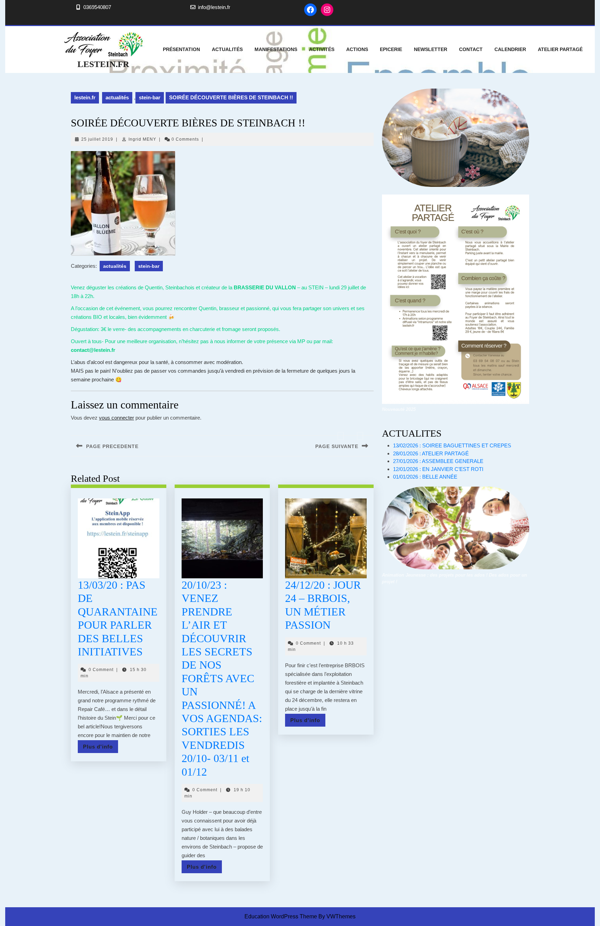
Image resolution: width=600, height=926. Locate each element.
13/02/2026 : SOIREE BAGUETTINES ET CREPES (452, 445)
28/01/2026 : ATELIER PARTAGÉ (431, 453)
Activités (321, 49)
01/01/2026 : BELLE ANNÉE (425, 477)
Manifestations (276, 49)
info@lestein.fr (214, 7)
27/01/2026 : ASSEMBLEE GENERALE (438, 461)
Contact (471, 49)
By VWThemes (337, 916)
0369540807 (97, 7)
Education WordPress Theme (280, 916)
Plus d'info (100, 748)
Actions (357, 49)
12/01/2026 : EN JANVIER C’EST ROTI (438, 469)
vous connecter (116, 418)
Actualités (227, 49)
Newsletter (430, 49)
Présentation (181, 49)
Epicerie (391, 49)
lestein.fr (103, 64)
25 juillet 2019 (97, 139)
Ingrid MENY (142, 139)
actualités (117, 97)
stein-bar (149, 97)
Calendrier (510, 49)
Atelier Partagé (560, 49)
